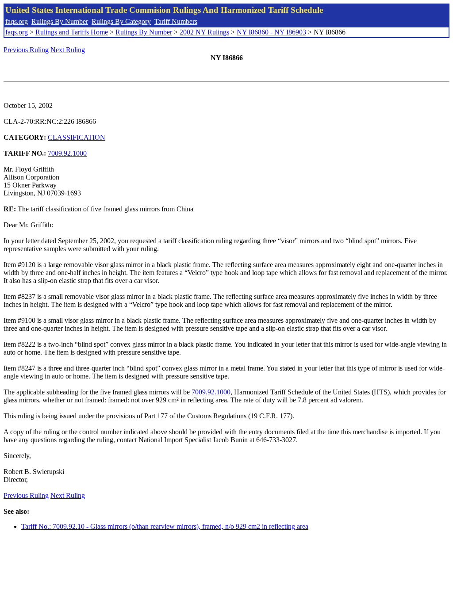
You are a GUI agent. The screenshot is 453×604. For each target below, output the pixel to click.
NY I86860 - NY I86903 (271, 32)
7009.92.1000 (67, 153)
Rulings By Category (121, 21)
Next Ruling (67, 50)
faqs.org (16, 21)
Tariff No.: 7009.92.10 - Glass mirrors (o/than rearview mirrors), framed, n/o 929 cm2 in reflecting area (164, 526)
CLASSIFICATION (76, 137)
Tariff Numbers (175, 21)
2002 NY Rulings (204, 32)
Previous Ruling (26, 50)
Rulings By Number (59, 21)
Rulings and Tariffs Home (71, 32)
